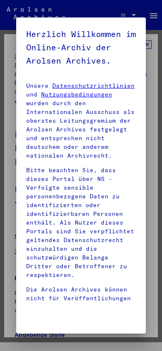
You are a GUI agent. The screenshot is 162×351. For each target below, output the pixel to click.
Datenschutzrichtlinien (93, 85)
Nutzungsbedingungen (76, 94)
